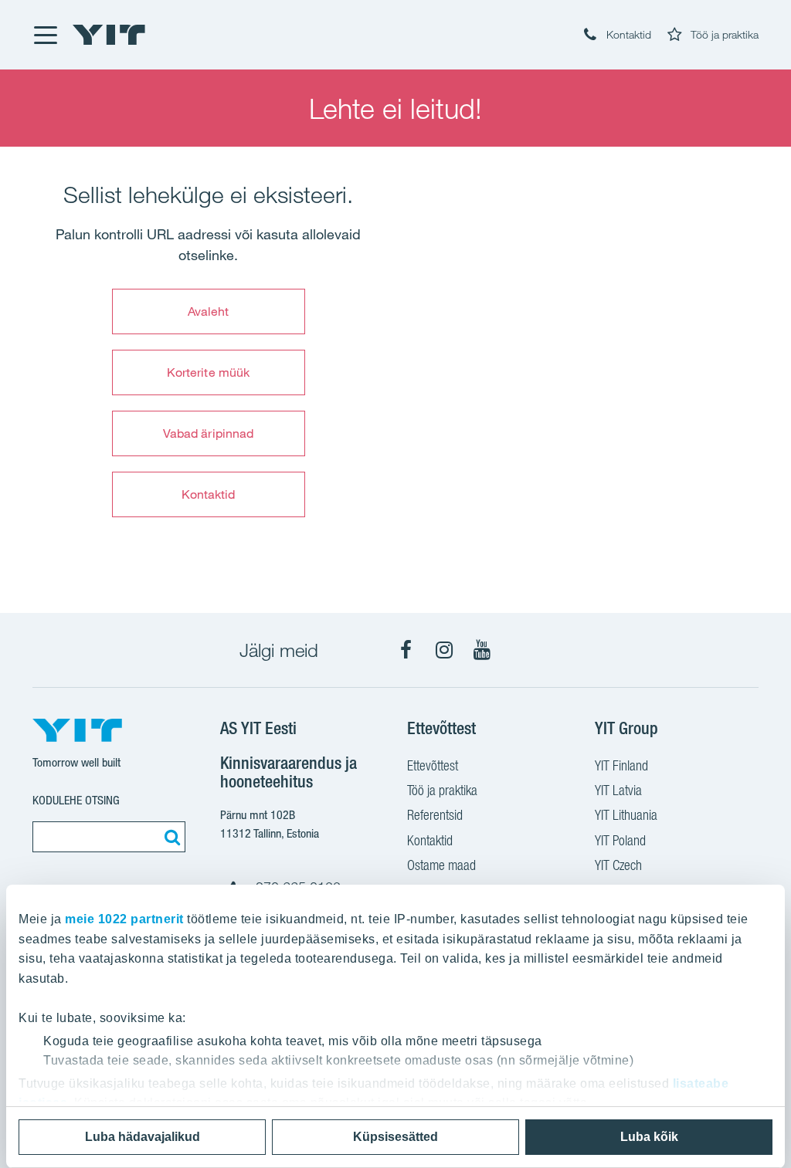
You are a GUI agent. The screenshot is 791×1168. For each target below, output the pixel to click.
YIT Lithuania (626, 815)
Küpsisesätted (395, 1136)
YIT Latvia (618, 790)
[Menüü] (44, 35)
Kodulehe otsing (76, 800)
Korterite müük (208, 372)
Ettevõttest (432, 765)
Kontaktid (209, 494)
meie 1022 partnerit (124, 919)
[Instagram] (444, 650)
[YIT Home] (109, 35)
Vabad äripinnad (208, 433)
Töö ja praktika (442, 790)
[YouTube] (482, 650)
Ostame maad (441, 865)
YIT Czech (618, 865)
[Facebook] (406, 650)
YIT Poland (620, 840)
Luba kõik (649, 1136)
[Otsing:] (170, 836)
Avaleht (208, 311)
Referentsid (435, 815)
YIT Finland (621, 765)
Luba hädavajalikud (142, 1136)
